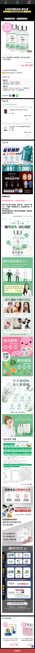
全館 (4, 73)
